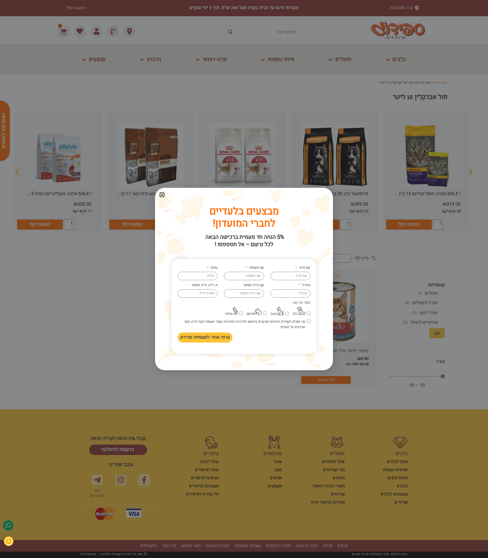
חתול (273, 314)
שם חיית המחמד (253, 285)
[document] (244, 279)
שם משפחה (256, 267)
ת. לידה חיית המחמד (204, 285)
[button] (162, 195)
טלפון (213, 267)
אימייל (305, 285)
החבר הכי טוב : (300, 302)
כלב (295, 313)
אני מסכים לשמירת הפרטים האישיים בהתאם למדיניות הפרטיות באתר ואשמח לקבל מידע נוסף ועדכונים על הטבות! (245, 324)
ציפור (228, 313)
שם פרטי (304, 267)
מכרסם (251, 313)
